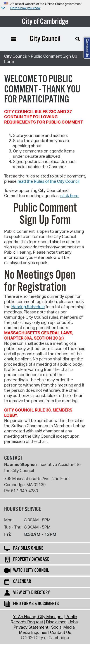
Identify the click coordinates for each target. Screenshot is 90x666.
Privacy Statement (31, 627)
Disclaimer (56, 621)
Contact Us (60, 632)
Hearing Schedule (28, 306)
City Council (15, 56)
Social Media (63, 627)
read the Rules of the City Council (48, 181)
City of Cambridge (45, 22)
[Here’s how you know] (2, 8)
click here (69, 195)
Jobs (73, 621)
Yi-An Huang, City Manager (38, 616)
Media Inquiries (33, 632)
